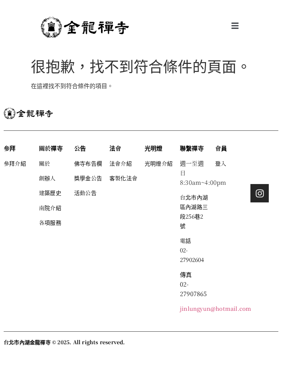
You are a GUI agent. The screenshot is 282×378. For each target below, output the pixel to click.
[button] (235, 26)
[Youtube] (259, 173)
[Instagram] (259, 193)
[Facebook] (259, 153)
